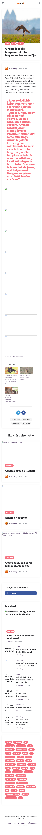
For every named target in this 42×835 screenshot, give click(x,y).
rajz (32, 768)
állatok (25, 794)
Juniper (20, 757)
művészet (21, 764)
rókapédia (10, 783)
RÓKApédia (20, 704)
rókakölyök (21, 775)
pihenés (15, 768)
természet (26, 423)
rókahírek (9, 775)
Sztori (20, 43)
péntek (24, 768)
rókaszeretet (22, 783)
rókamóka (22, 779)
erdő (29, 746)
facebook (13, 593)
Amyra (8, 742)
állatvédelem (11, 798)
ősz (20, 798)
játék (29, 757)
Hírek (18, 674)
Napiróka (9, 465)
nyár (7, 768)
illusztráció (10, 757)
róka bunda (17, 772)
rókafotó (28, 772)
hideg (31, 749)
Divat (18, 646)
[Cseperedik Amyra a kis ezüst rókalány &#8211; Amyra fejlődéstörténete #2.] (11, 370)
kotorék (20, 760)
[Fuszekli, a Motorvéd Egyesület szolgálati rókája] (11, 390)
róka (7, 772)
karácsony (10, 760)
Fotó (7, 43)
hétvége (17, 753)
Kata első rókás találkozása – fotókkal (25, 377)
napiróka (32, 764)
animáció (18, 742)
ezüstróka (9, 749)
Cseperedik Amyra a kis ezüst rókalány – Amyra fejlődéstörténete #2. (11, 379)
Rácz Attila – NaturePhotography (15, 356)
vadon (14, 790)
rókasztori (16, 423)
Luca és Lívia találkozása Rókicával (22, 722)
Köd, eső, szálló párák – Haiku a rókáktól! (26, 664)
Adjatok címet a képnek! (20, 470)
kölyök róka (10, 764)
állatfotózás (15, 420)
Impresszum (22, 825)
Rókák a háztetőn (16, 517)
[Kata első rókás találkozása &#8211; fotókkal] (26, 370)
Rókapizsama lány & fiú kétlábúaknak (26, 650)
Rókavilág (13, 68)
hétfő (8, 753)
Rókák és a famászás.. (21, 694)
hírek (25, 753)
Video (22, 790)
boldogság (10, 746)
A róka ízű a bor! (24, 707)
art (26, 742)
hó (31, 753)
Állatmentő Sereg (12, 794)
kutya (29, 760)
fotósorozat (21, 749)
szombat (20, 786)
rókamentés (10, 779)
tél (7, 790)
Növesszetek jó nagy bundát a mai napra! (20, 636)
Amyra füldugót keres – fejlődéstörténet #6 (19, 564)
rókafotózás (26, 420)
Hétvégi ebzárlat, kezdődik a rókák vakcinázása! (24, 679)
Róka (14, 43)
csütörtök (20, 746)
